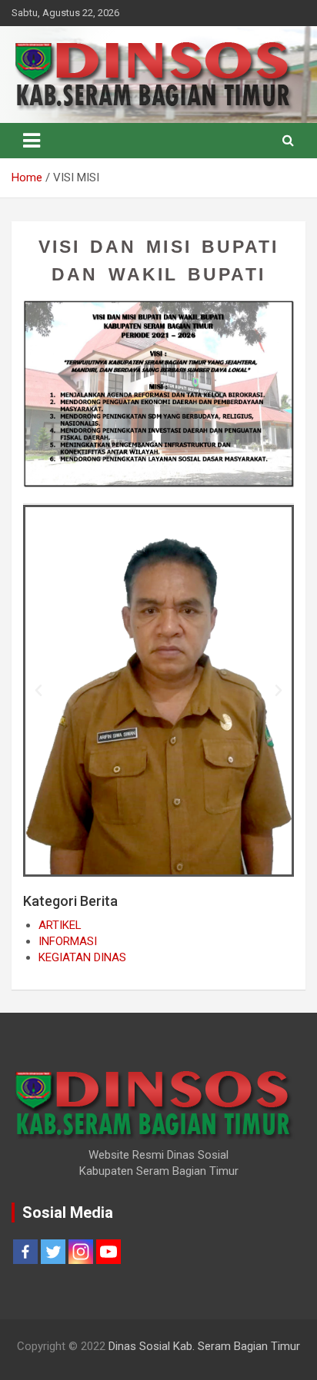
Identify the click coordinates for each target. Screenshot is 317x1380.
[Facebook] (25, 1251)
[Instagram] (80, 1251)
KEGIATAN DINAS (82, 957)
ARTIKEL (60, 925)
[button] (38, 690)
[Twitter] (53, 1251)
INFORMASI (67, 941)
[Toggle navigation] (32, 140)
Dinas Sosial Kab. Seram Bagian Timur (204, 1346)
